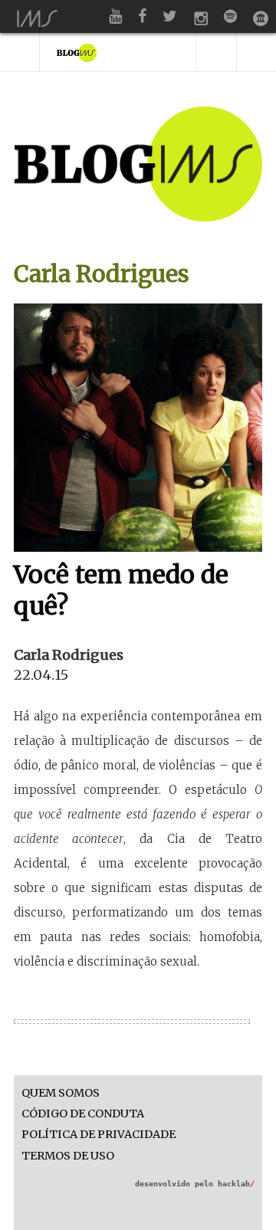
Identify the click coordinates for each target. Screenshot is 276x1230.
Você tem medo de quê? (121, 590)
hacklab (236, 1183)
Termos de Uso (67, 1156)
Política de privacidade (98, 1134)
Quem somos (60, 1093)
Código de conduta (82, 1113)
